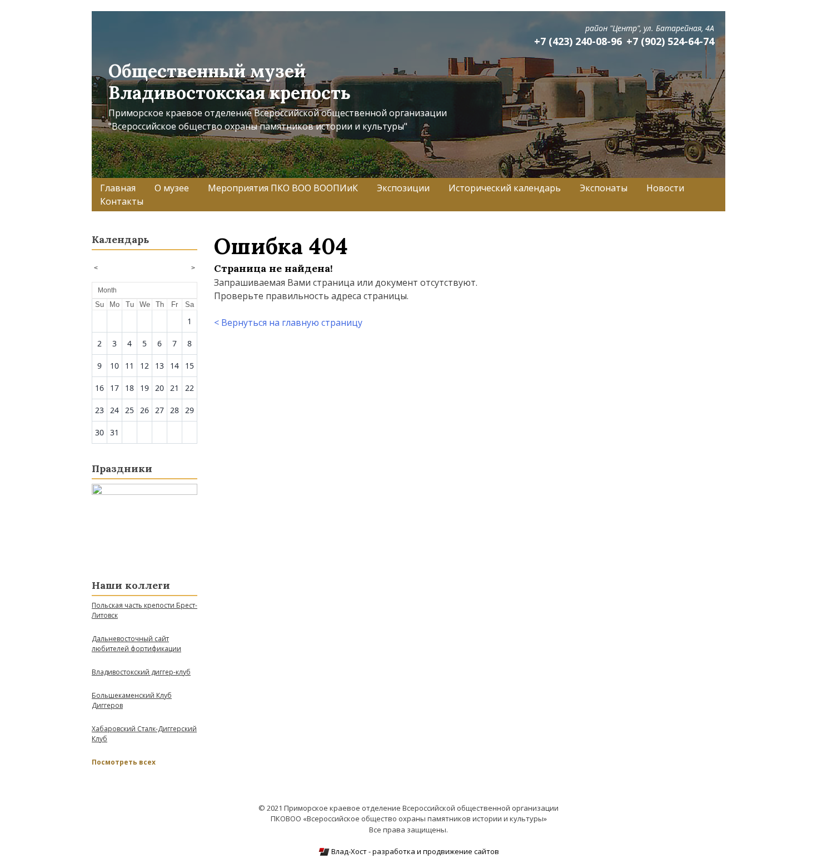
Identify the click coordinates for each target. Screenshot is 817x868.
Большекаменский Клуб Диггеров (132, 700)
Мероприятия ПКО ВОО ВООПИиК (283, 188)
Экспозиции (403, 188)
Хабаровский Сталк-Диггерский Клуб (144, 733)
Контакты (121, 201)
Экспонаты (603, 188)
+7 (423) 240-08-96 (578, 41)
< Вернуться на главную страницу (288, 322)
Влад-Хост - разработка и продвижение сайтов (414, 851)
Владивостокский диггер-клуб (141, 672)
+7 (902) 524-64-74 (670, 41)
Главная (118, 188)
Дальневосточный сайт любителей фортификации (136, 643)
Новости (665, 188)
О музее (172, 188)
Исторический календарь (505, 188)
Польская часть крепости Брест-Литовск (144, 610)
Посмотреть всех (124, 762)
